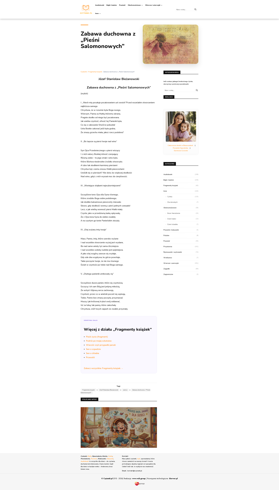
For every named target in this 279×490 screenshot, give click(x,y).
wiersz (125, 390)
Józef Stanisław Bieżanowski (109, 390)
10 (127, 443)
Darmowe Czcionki (181, 151)
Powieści (94, 459)
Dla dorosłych (182, 202)
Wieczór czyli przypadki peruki (101, 345)
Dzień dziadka (182, 224)
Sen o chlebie (92, 353)
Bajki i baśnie (111, 5)
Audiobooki (99, 5)
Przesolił (90, 357)
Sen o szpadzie (93, 349)
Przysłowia (180, 246)
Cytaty (182, 197)
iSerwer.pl (173, 478)
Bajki (89, 456)
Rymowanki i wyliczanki (180, 252)
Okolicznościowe (134, 5)
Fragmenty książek (95, 72)
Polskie (180, 235)
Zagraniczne (180, 274)
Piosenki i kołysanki (180, 230)
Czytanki (84, 72)
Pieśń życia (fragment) (97, 336)
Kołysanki (109, 459)
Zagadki (180, 269)
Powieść (122, 5)
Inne (97, 13)
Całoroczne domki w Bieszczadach (180, 145)
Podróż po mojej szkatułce (98, 341)
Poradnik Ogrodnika (180, 148)
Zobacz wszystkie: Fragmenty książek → (103, 368)
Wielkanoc (180, 258)
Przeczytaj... (119, 432)
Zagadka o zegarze (119, 422)
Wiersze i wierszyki (152, 5)
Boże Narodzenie (182, 213)
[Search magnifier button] (195, 9)
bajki (138, 459)
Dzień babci (182, 219)
